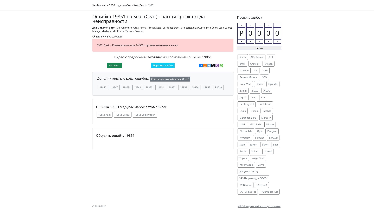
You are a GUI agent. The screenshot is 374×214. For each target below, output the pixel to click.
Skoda (242, 151)
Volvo (261, 164)
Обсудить (114, 65)
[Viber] (217, 65)
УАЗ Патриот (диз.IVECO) (253, 178)
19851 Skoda (123, 114)
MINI (242, 124)
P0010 (218, 87)
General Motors (248, 77)
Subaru (255, 151)
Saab (242, 144)
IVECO (266, 90)
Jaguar (243, 97)
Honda (259, 84)
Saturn (253, 144)
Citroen (268, 63)
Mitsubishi (255, 124)
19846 (103, 87)
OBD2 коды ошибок (120, 5)
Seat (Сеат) (139, 5)
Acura (242, 57)
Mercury (266, 117)
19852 (172, 87)
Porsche (259, 137)
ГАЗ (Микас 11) (247, 191)
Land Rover (265, 104)
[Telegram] (209, 65)
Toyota (243, 158)
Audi (271, 57)
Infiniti (243, 90)
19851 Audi (104, 114)
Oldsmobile (245, 131)
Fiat (256, 70)
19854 (195, 87)
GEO (264, 77)
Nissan (270, 124)
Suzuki (268, 151)
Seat (275, 144)
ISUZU (255, 90)
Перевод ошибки (163, 65)
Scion (265, 144)
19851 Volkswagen (145, 114)
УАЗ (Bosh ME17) (248, 171)
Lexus (242, 111)
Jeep (254, 97)
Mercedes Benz (247, 117)
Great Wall (245, 84)
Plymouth (244, 137)
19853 (183, 87)
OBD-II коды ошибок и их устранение (259, 206)
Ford (265, 70)
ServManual (98, 5)
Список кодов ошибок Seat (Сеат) (170, 79)
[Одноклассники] (205, 65)
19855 (207, 87)
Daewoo (244, 70)
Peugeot (272, 131)
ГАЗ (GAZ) (262, 185)
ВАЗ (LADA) (245, 185)
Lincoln (255, 111)
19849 (137, 87)
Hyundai (273, 84)
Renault (273, 137)
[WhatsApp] (221, 65)
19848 (126, 87)
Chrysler (254, 63)
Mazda (267, 111)
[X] (213, 65)
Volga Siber (258, 158)
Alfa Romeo (257, 57)
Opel (259, 131)
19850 (149, 87)
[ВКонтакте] (201, 65)
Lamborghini (246, 104)
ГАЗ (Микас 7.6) (269, 191)
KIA (263, 97)
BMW (242, 63)
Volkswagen (246, 164)
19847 (114, 87)
